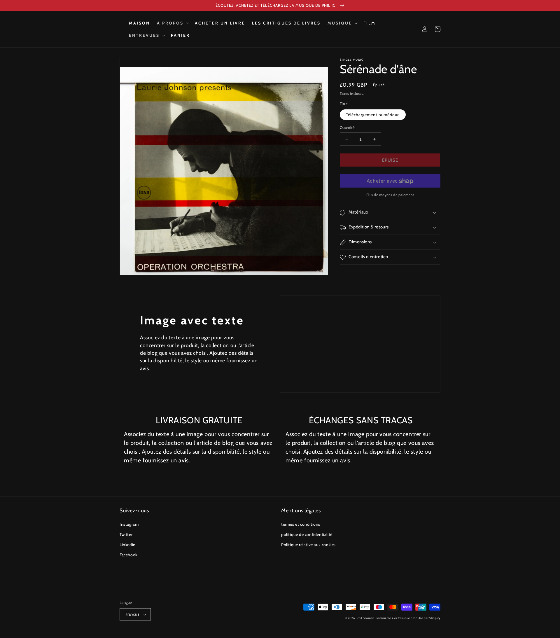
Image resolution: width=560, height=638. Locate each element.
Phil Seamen (365, 618)
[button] (172, 23)
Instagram (129, 524)
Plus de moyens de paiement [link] (390, 195)
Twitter (126, 534)
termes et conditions (300, 524)
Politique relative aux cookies (308, 544)
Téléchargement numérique (373, 114)
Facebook (128, 554)
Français (132, 614)
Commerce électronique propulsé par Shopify (408, 618)
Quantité (347, 127)
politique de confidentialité (306, 534)
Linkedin (128, 544)
